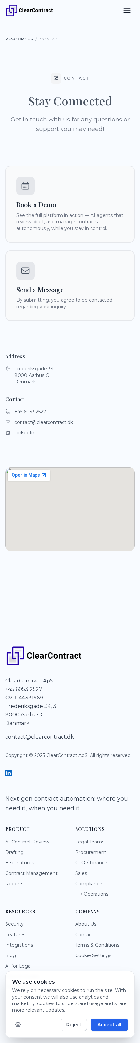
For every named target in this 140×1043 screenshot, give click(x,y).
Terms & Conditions (97, 945)
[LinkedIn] (8, 774)
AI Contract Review (27, 842)
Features (15, 935)
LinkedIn (24, 433)
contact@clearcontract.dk (43, 422)
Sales (81, 873)
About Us (85, 924)
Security (14, 924)
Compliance (88, 884)
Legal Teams (89, 842)
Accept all (109, 1025)
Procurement (90, 852)
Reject (73, 1025)
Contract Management (31, 873)
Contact (84, 935)
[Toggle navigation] (127, 10)
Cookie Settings (93, 955)
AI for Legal (18, 966)
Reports (14, 884)
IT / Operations (91, 894)
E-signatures (19, 863)
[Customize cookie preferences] (18, 1025)
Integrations (19, 945)
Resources (19, 39)
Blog (10, 955)
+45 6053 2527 (30, 412)
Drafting (14, 852)
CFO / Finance (91, 863)
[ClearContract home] (29, 10)
